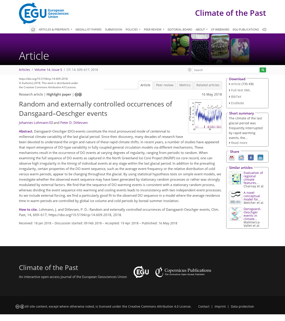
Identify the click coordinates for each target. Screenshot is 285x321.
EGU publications (246, 29)
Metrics (185, 85)
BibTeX (236, 96)
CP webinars (220, 29)
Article (145, 85)
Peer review (164, 85)
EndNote (237, 103)
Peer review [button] (153, 29)
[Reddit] (241, 157)
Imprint (220, 307)
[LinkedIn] (260, 157)
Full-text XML (240, 90)
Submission (113, 29)
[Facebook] (251, 157)
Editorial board (180, 29)
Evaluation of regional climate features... (253, 178)
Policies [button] (132, 29)
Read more (239, 143)
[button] (189, 70)
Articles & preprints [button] (54, 29)
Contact (204, 307)
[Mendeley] (232, 157)
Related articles (208, 85)
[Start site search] (263, 70)
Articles (24, 70)
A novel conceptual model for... (252, 195)
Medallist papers (88, 29)
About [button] (200, 29)
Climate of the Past (230, 13)
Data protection (242, 307)
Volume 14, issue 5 (48, 70)
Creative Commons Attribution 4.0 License (159, 307)
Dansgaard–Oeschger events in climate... (252, 214)
